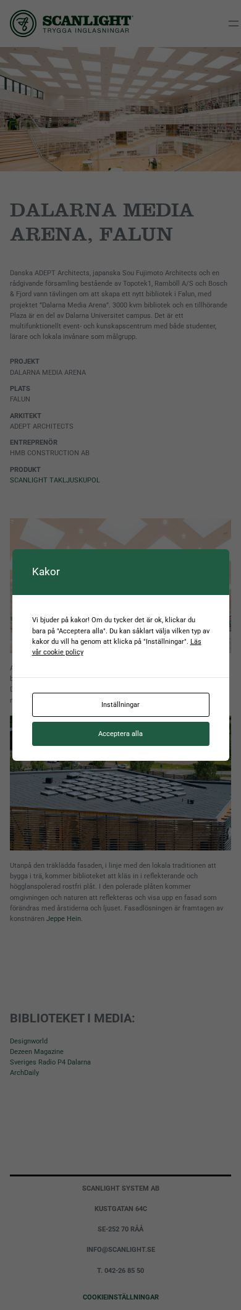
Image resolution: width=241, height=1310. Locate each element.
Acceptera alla (120, 733)
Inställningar (120, 704)
